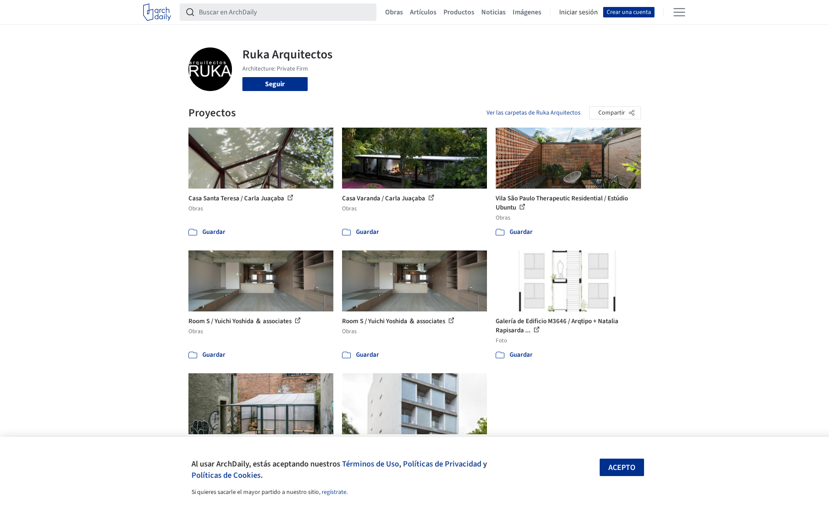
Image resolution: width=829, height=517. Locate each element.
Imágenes (527, 12)
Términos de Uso (370, 464)
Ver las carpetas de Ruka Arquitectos (534, 113)
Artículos (423, 12)
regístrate (334, 492)
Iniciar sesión (578, 12)
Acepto (621, 467)
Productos (458, 12)
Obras (394, 12)
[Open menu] (679, 12)
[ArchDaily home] (157, 12)
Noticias (493, 12)
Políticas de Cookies (226, 475)
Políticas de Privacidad (442, 464)
